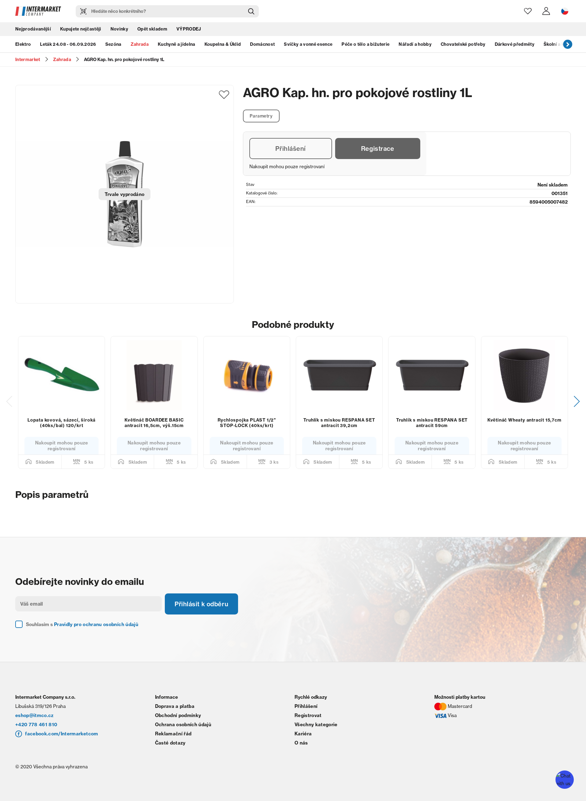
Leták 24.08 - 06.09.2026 (68, 44)
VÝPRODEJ (188, 29)
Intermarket (27, 59)
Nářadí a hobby (415, 44)
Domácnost (262, 44)
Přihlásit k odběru (201, 604)
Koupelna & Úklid (222, 44)
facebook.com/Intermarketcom (61, 734)
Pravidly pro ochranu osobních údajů (96, 624)
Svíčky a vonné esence (308, 44)
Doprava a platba (174, 706)
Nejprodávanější (33, 29)
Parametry (261, 116)
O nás (301, 743)
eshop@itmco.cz (34, 715)
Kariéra (303, 734)
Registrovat (308, 715)
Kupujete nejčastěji (80, 29)
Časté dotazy (170, 743)
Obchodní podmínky (178, 715)
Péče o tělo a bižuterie (365, 44)
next (568, 44)
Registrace (377, 148)
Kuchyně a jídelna (176, 44)
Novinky (119, 29)
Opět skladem (152, 29)
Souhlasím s (82, 624)
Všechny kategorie (316, 724)
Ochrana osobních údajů (183, 724)
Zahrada (140, 44)
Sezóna (113, 44)
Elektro (23, 44)
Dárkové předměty (514, 44)
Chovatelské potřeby (463, 44)
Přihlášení (290, 148)
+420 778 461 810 (36, 724)
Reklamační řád (173, 734)
